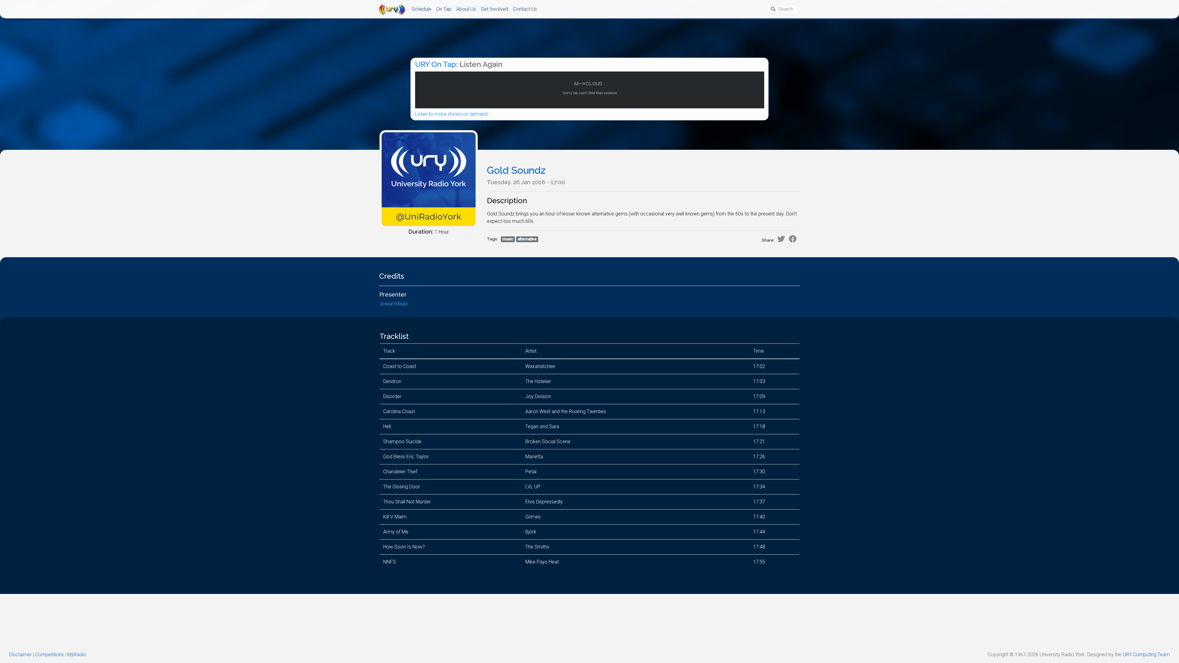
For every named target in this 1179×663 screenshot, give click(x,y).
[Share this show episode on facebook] (792, 238)
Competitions (49, 654)
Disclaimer (20, 654)
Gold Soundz (516, 170)
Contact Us (525, 9)
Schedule (421, 9)
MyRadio (76, 654)
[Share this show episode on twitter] (781, 238)
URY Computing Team (1146, 654)
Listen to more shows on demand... (453, 114)
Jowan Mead (393, 304)
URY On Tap (435, 64)
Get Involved (494, 9)
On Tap (443, 9)
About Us (466, 9)
